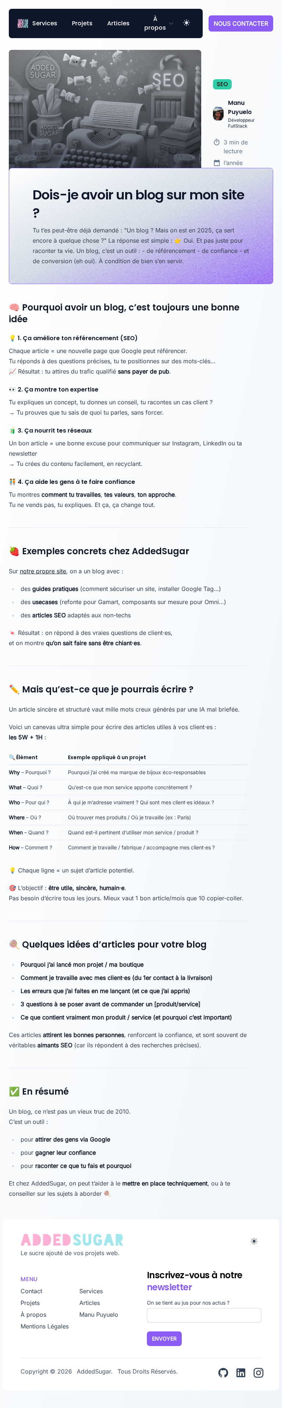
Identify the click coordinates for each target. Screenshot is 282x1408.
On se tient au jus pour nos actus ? (188, 1302)
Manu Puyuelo (98, 1314)
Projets (82, 23)
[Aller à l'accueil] (134, 1240)
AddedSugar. (96, 1371)
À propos (155, 23)
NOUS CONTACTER (241, 23)
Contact (31, 1291)
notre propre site (43, 571)
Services (44, 23)
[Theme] (186, 23)
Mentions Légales (45, 1326)
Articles (118, 23)
